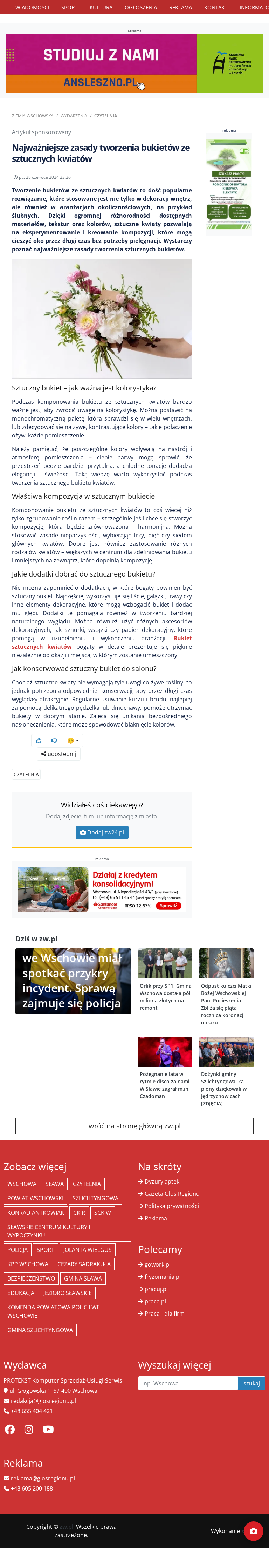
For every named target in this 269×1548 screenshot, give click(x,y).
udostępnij (61, 754)
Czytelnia (105, 116)
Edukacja (20, 1293)
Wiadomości (32, 7)
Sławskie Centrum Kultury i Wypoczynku (48, 1231)
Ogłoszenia (141, 7)
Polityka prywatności (172, 1206)
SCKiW (102, 1212)
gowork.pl (158, 1264)
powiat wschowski (35, 1198)
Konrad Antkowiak (35, 1212)
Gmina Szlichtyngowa (40, 1330)
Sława (55, 1184)
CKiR (79, 1212)
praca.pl (155, 1301)
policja (17, 1250)
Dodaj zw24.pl (105, 832)
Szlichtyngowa (95, 1198)
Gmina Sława (83, 1278)
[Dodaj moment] (253, 1531)
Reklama (180, 7)
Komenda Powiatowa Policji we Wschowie (53, 1311)
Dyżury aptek (162, 1181)
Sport (69, 7)
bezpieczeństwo (31, 1278)
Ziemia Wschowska (33, 116)
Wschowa (21, 1184)
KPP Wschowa (27, 1264)
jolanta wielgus (87, 1250)
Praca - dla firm (165, 1313)
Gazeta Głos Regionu (172, 1194)
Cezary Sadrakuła (84, 1264)
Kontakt (215, 7)
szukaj (251, 1383)
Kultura (101, 7)
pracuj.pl (156, 1289)
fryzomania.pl (163, 1277)
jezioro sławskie (67, 1293)
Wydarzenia (74, 116)
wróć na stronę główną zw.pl (135, 1126)
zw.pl (66, 1526)
